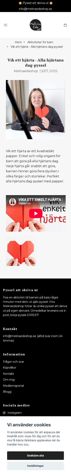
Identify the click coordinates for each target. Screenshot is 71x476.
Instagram (14, 413)
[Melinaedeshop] (35, 25)
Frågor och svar (13, 361)
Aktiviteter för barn (40, 42)
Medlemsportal (13, 386)
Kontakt (8, 373)
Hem (18, 42)
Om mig (9, 379)
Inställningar (35, 465)
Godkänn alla (35, 455)
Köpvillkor (9, 367)
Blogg (7, 391)
